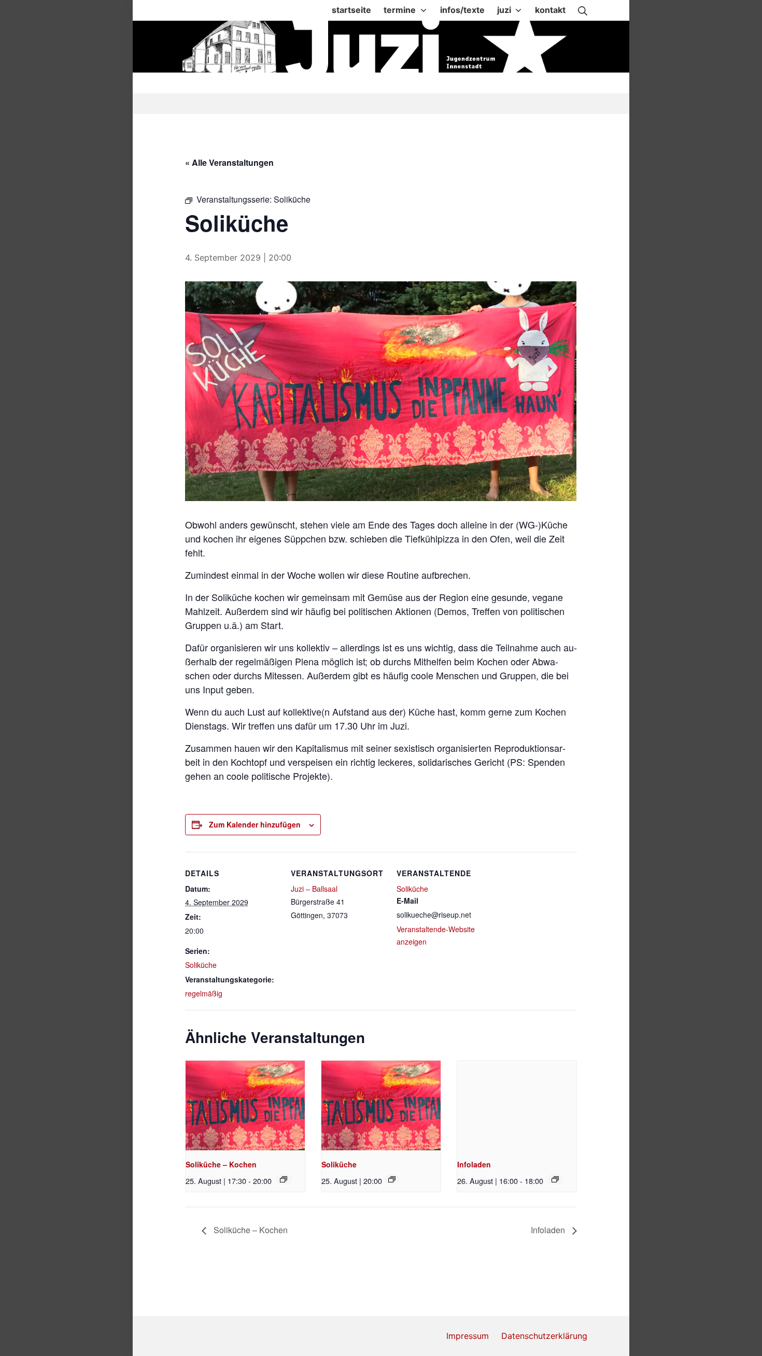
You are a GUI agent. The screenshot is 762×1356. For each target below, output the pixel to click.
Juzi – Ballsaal (314, 888)
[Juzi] (382, 47)
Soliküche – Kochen (221, 1164)
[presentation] (245, 1105)
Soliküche (201, 965)
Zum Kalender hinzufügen (255, 824)
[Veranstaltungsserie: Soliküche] (283, 1179)
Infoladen (474, 1164)
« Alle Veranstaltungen (229, 162)
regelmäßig (203, 993)
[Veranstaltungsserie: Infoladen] (555, 1179)
